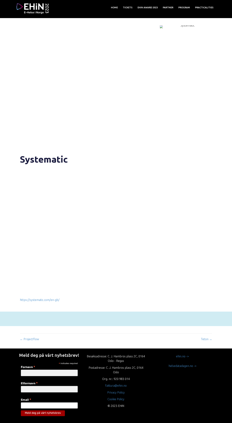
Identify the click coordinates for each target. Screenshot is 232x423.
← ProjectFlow (29, 339)
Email (26, 400)
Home (114, 7)
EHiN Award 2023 (148, 7)
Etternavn (29, 383)
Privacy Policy (116, 392)
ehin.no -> (182, 356)
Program (184, 7)
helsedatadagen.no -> (182, 365)
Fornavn (28, 367)
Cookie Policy (115, 399)
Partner (168, 7)
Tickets (127, 7)
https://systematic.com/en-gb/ (39, 299)
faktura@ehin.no (116, 385)
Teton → (206, 339)
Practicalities (204, 7)
